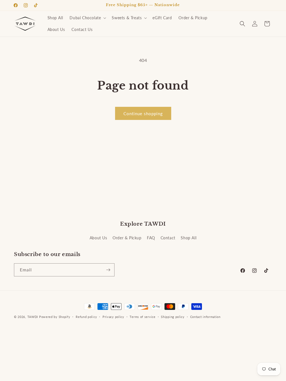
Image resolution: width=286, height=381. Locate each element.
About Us (98, 237)
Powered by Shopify (54, 317)
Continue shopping (143, 113)
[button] (87, 18)
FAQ (151, 237)
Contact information (205, 317)
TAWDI (32, 317)
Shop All (188, 237)
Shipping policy (173, 317)
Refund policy (86, 317)
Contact (168, 237)
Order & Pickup (127, 237)
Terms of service (142, 317)
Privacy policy (113, 317)
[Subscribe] (108, 269)
